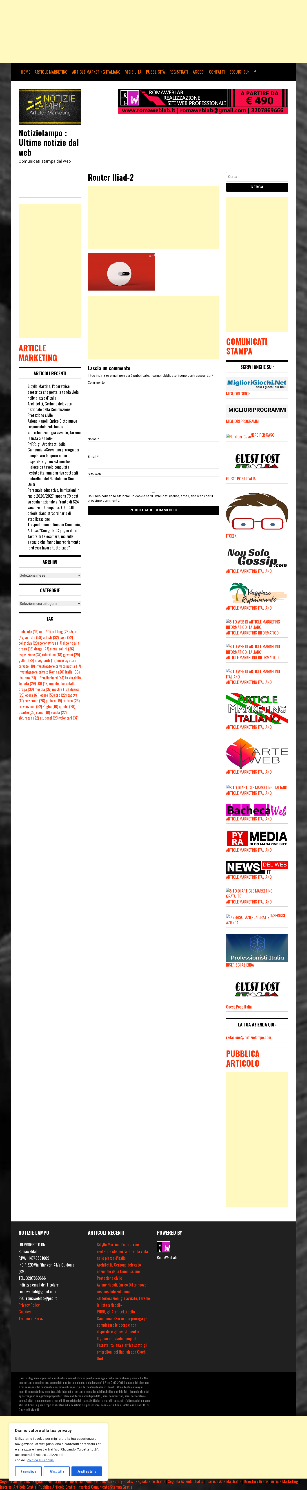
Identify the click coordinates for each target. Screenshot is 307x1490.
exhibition (52, 654)
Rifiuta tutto (56, 1471)
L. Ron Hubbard (50, 677)
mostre (60, 689)
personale (34, 700)
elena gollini (62, 649)
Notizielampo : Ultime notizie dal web (49, 142)
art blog (60, 631)
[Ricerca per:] (257, 177)
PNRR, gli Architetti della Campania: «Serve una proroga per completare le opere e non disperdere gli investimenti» (54, 452)
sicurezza (29, 718)
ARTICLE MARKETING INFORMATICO (252, 633)
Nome (93, 439)
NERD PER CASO (262, 435)
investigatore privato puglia (58, 666)
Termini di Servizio (32, 1318)
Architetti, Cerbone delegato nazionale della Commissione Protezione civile (50, 409)
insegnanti (45, 660)
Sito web (94, 474)
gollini (26, 660)
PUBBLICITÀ (155, 72)
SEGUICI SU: (239, 72)
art (45, 631)
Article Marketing (284, 1481)
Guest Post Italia (239, 1007)
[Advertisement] (135, 31)
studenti (49, 718)
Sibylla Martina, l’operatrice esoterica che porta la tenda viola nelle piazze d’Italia (53, 391)
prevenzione (30, 706)
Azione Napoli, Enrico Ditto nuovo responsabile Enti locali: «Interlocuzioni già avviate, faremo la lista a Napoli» (54, 429)
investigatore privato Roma (41, 672)
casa (66, 637)
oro (61, 695)
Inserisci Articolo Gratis (18, 1487)
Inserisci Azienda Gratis (88, 1481)
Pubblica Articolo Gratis (57, 1487)
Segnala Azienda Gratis (49, 1481)
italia (72, 672)
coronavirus (51, 643)
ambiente (28, 631)
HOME (25, 72)
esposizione (30, 654)
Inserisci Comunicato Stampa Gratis (105, 1487)
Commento (96, 382)
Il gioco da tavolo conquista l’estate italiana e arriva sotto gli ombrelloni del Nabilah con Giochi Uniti (53, 475)
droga (41, 649)
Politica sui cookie (40, 1460)
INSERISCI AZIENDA (240, 965)
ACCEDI (199, 72)
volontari (68, 718)
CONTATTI (217, 72)
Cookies (25, 1312)
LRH (42, 683)
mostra (43, 689)
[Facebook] (255, 71)
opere (47, 695)
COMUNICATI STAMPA (246, 346)
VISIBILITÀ (133, 72)
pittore (54, 700)
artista (33, 637)
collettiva (29, 643)
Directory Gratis (120, 1481)
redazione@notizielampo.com (248, 1037)
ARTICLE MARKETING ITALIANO (96, 72)
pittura (71, 700)
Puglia (50, 706)
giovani (71, 654)
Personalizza (28, 1471)
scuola (59, 712)
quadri (67, 706)
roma (43, 712)
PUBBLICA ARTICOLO (243, 1058)
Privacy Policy (29, 1305)
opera (32, 695)
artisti (51, 637)
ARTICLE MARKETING (51, 72)
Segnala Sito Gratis (15, 1481)
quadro (27, 712)
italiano (27, 677)
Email (93, 456)
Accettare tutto (87, 1471)
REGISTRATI (179, 72)
